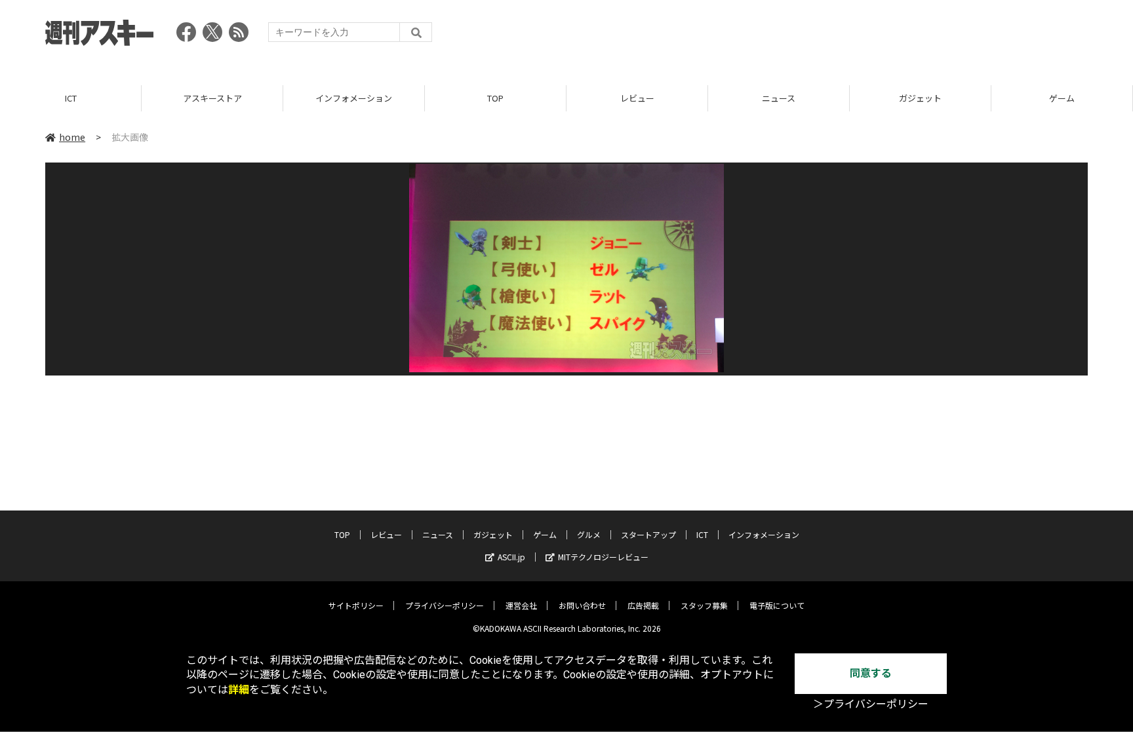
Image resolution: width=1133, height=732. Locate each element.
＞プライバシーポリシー (870, 704)
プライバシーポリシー (444, 605)
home (72, 137)
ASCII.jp (511, 556)
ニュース (778, 98)
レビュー (637, 98)
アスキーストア (212, 98)
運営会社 (521, 605)
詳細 (238, 690)
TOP (495, 98)
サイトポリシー (356, 605)
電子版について (777, 605)
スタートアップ (648, 534)
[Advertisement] (849, 36)
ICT (71, 98)
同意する (871, 673)
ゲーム (1062, 98)
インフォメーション (353, 98)
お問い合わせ (582, 605)
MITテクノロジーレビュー (603, 556)
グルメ (589, 534)
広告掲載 (643, 605)
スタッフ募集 (704, 605)
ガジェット (920, 98)
